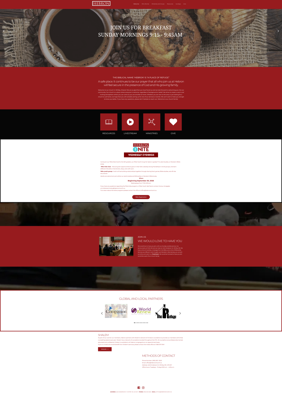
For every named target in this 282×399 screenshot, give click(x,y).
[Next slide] (278, 31)
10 (147, 322)
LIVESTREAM (130, 133)
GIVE (173, 133)
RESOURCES (108, 133)
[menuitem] (136, 4)
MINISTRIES (152, 133)
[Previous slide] (3, 31)
